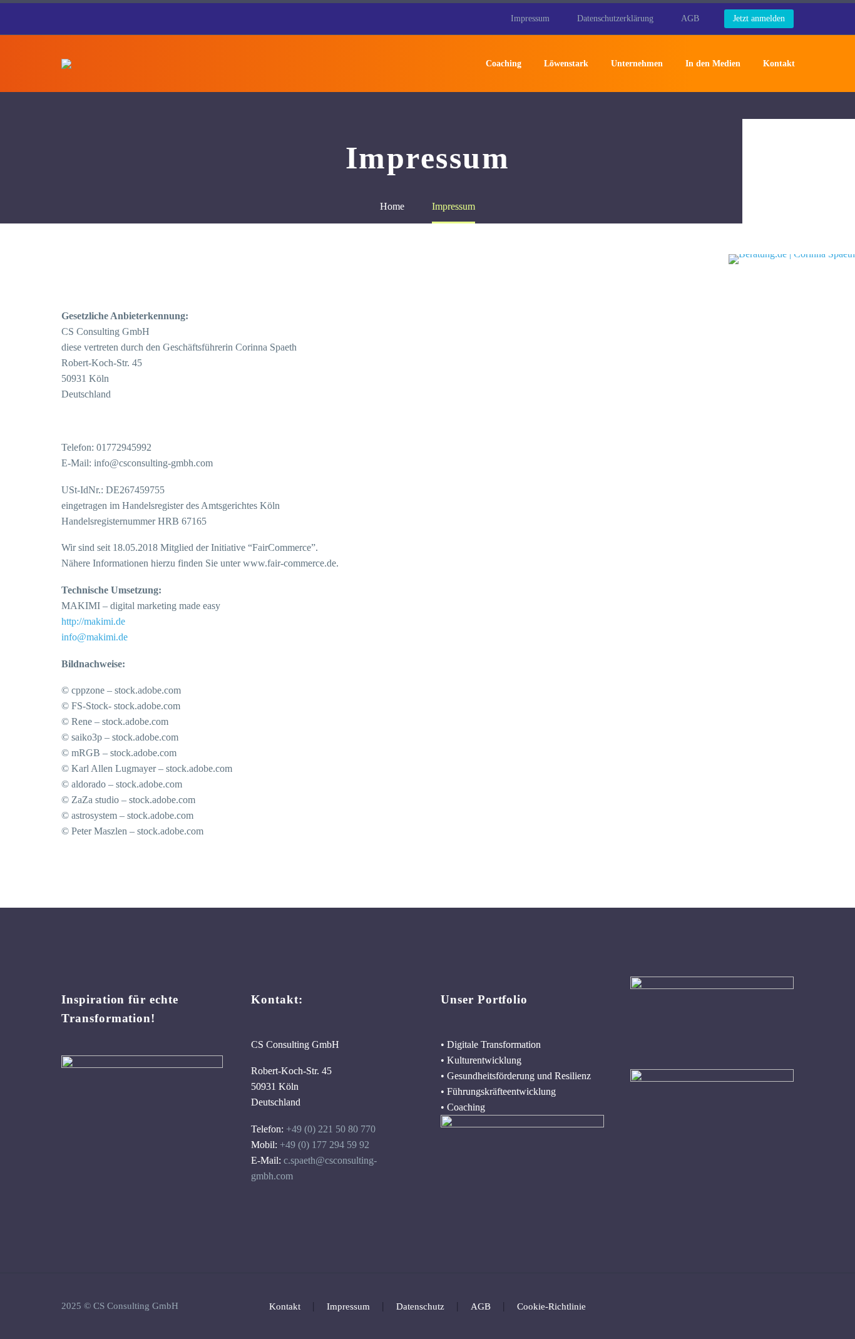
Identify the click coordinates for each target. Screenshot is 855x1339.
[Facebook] (757, 1307)
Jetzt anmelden (759, 18)
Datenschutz (420, 1306)
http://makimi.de (93, 621)
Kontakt (779, 63)
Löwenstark (566, 63)
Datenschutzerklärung (615, 18)
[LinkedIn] (774, 1307)
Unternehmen (637, 63)
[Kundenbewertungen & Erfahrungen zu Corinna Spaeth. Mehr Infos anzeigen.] (798, 186)
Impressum (530, 18)
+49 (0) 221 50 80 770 (331, 1129)
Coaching (503, 63)
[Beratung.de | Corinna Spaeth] (792, 259)
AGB (690, 18)
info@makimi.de (94, 637)
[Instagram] (790, 1307)
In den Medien (712, 63)
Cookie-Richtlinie (551, 1306)
